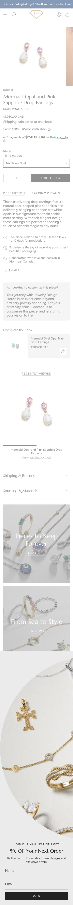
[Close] (66, 657)
